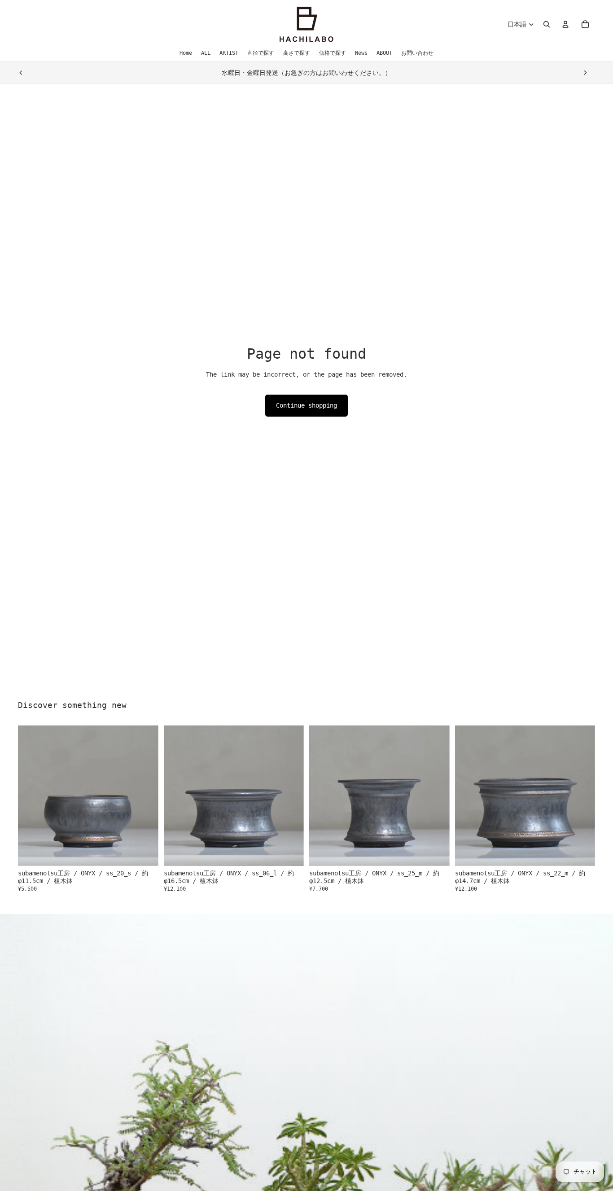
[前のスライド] (21, 73)
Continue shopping (306, 405)
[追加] (144, 852)
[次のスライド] (585, 73)
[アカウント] (565, 24)
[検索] (546, 24)
